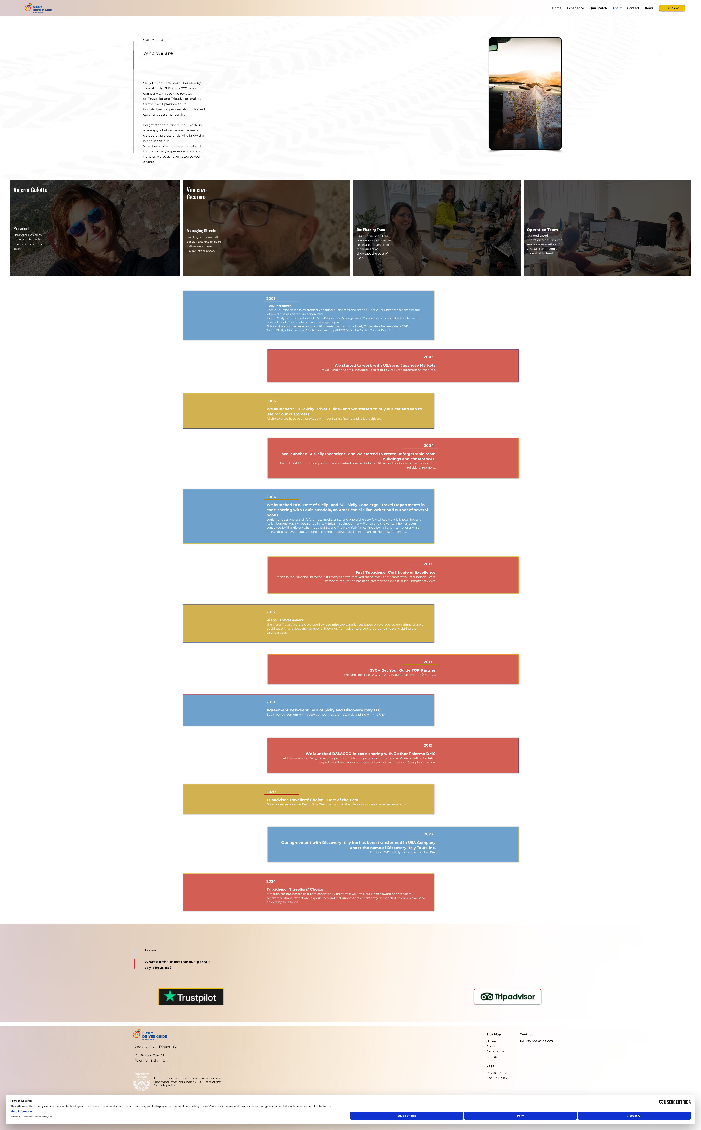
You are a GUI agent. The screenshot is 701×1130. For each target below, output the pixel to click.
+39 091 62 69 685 (539, 1041)
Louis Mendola (277, 519)
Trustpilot (155, 98)
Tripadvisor (179, 98)
